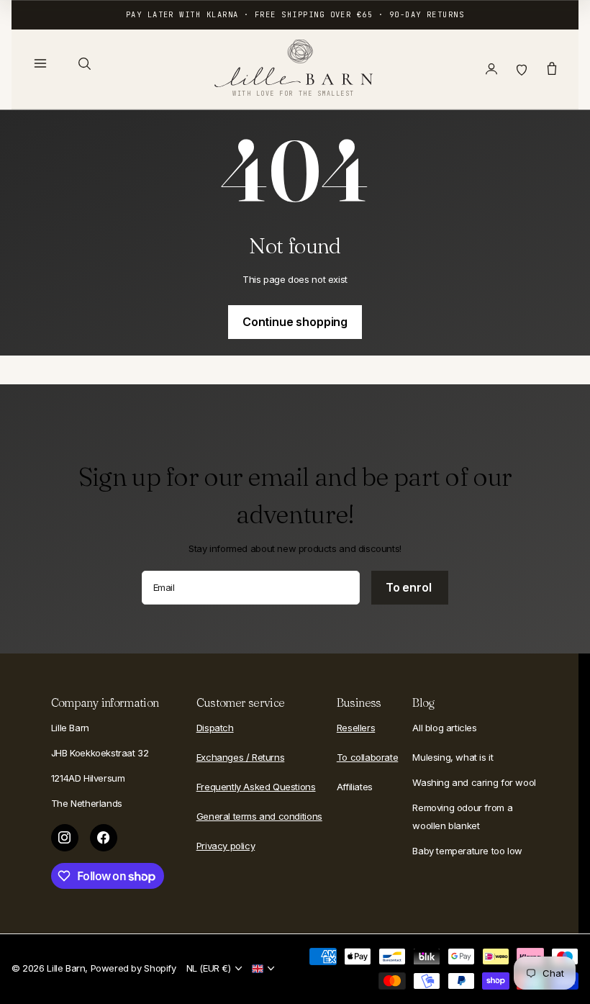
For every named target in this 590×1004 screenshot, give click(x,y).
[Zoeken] (84, 63)
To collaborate (368, 757)
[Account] (491, 69)
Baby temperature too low (467, 850)
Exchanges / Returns (240, 757)
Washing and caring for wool (473, 782)
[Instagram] (64, 837)
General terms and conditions (259, 816)
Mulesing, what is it (452, 757)
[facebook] (103, 837)
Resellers (356, 727)
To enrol (410, 587)
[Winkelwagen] (552, 69)
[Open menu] (40, 63)
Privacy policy (225, 845)
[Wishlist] (522, 69)
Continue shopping (295, 322)
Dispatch (215, 727)
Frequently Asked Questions (256, 786)
